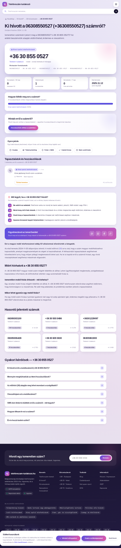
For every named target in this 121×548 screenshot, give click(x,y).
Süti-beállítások (20, 542)
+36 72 (61, 530)
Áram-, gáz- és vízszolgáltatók (64, 512)
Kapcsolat (103, 488)
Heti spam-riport (85, 484)
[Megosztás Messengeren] (92, 233)
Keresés (106, 458)
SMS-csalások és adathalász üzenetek (20, 517)
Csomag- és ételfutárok (90, 512)
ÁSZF (102, 484)
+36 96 (16, 530)
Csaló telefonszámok (14, 512)
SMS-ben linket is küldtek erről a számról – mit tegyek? (31, 403)
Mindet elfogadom (69, 538)
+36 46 (34, 530)
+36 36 (106, 530)
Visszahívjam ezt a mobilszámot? (22, 394)
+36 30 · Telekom (65, 484)
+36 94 (97, 530)
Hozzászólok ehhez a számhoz (23, 128)
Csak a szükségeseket (94, 538)
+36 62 (43, 530)
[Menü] (116, 4)
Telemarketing (31, 150)
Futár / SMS (49, 150)
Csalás (15, 150)
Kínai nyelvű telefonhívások (24, 49)
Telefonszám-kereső (46, 477)
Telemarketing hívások (15, 508)
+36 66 (70, 530)
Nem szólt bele (85, 150)
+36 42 (88, 530)
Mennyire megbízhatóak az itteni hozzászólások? (29, 376)
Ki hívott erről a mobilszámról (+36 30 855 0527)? (28, 368)
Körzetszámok (44, 484)
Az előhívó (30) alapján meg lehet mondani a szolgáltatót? (32, 385)
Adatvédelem (104, 480)
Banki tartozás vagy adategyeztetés (42, 508)
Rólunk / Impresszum (107, 477)
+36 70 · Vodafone (66, 488)
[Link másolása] (110, 233)
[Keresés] (116, 11)
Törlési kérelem (22, 182)
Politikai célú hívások (94, 508)
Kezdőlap (10, 19)
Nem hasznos (28, 177)
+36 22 (52, 530)
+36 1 (8, 530)
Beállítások (113, 538)
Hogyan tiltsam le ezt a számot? (21, 411)
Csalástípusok (85, 480)
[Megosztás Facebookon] (104, 233)
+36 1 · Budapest (65, 477)
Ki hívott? (20, 19)
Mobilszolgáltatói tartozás (70, 508)
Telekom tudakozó (16, 62)
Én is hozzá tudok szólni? (18, 420)
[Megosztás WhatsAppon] (98, 233)
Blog (81, 477)
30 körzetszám (31, 19)
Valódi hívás (66, 150)
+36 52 (25, 530)
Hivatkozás (107, 182)
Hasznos (19, 176)
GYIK (81, 488)
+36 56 (79, 530)
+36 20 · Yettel (64, 480)
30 (60, 249)
